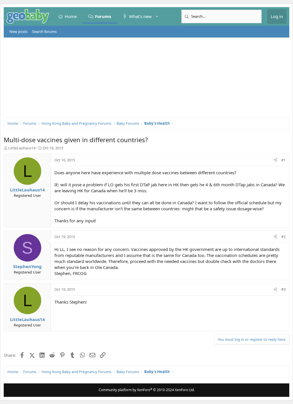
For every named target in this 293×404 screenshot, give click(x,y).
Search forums (44, 31)
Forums (103, 16)
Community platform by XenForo (147, 389)
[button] (157, 16)
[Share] (275, 160)
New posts (18, 31)
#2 (283, 236)
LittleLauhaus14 (21, 147)
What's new (140, 16)
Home (71, 16)
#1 (283, 160)
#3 (283, 289)
